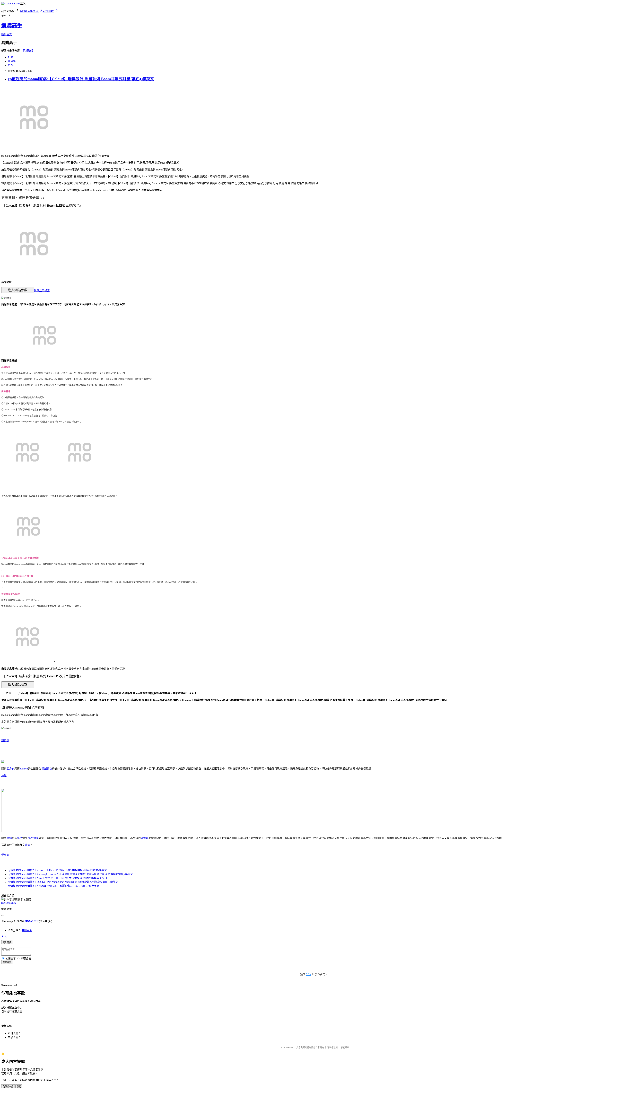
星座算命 (27, 930)
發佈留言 (7, 962)
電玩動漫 (28, 50)
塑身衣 (5, 740)
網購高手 (11, 25)
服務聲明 (345, 1047)
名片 (10, 65)
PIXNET (289, 1047)
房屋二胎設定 (42, 290)
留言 (36, 921)
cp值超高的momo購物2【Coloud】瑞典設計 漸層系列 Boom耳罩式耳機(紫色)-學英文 (81, 79)
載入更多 (7, 942)
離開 (19, 1086)
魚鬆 (4, 775)
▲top (4, 936)
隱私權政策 (332, 1047)
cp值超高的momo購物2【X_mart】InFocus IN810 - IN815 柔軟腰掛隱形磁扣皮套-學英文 (57, 870)
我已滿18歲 (8, 1086)
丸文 (19, 838)
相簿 (10, 57)
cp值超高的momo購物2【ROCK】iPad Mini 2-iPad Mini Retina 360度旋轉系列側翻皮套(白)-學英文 (63, 882)
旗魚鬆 (144, 838)
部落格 (12, 61)
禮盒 (27, 845)
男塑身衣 (47, 768)
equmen (24, 768)
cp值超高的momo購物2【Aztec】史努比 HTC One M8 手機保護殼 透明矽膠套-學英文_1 (57, 878)
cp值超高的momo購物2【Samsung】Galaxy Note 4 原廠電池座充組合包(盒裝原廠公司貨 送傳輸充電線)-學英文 (70, 874)
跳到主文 (6, 34)
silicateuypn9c (8, 902)
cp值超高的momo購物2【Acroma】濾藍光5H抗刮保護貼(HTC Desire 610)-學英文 (53, 885)
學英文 (5, 854)
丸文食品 (33, 838)
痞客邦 (29, 921)
